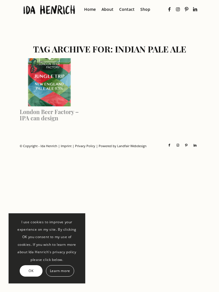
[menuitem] (90, 9)
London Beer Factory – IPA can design (49, 115)
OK (31, 270)
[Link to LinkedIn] (195, 9)
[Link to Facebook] (169, 9)
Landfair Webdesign (132, 146)
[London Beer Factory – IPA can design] (50, 105)
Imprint (66, 146)
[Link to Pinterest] (186, 9)
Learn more (60, 270)
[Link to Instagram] (178, 9)
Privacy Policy (85, 146)
